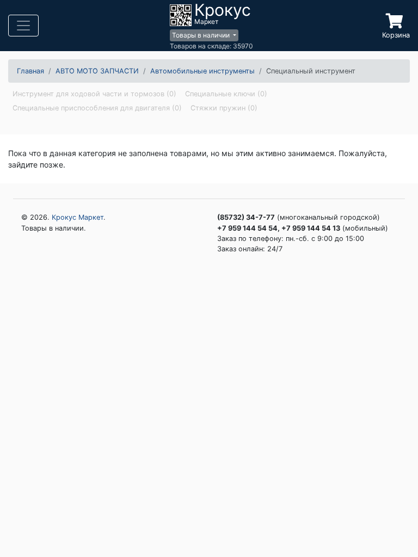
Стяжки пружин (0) (223, 108)
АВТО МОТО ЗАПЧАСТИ (97, 71)
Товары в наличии (201, 35)
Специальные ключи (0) (226, 94)
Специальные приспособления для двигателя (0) (97, 108)
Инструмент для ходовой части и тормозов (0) (94, 94)
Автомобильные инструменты (202, 71)
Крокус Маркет (77, 217)
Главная (30, 71)
